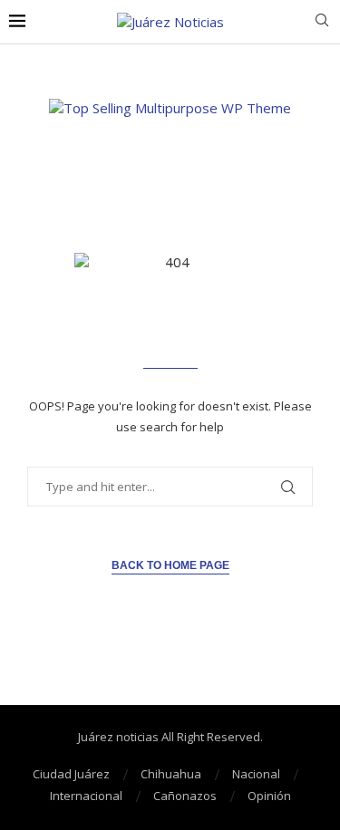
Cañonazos (185, 795)
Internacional (86, 795)
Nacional (256, 774)
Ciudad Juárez (71, 774)
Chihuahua (171, 774)
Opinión (269, 795)
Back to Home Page (170, 565)
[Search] (322, 22)
